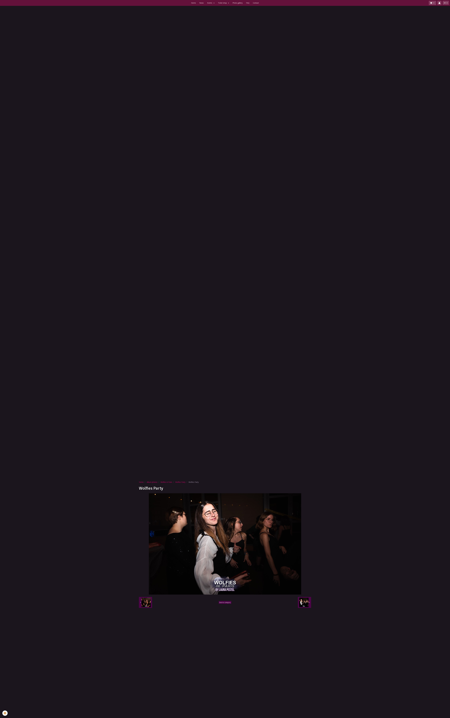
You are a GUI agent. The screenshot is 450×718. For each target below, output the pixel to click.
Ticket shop (222, 3)
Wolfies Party (180, 482)
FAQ (247, 3)
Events (210, 3)
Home (193, 3)
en (445, 3)
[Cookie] (5, 713)
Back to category (225, 602)
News (201, 3)
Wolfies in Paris (166, 482)
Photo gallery (237, 3)
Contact (256, 3)
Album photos (152, 482)
